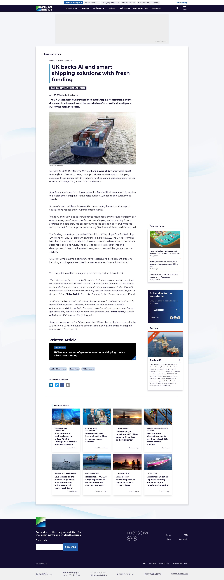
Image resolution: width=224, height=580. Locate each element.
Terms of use (177, 563)
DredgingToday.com (110, 3)
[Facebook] (171, 317)
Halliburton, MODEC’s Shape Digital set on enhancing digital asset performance (96, 481)
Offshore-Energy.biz (73, 3)
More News (156, 8)
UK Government (88, 369)
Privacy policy (164, 563)
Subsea (112, 8)
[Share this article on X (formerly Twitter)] (57, 385)
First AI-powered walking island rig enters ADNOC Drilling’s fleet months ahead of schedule (66, 439)
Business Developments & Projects (68, 88)
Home (51, 60)
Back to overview (52, 54)
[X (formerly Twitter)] (135, 533)
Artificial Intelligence (58, 369)
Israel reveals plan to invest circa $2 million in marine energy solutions (96, 437)
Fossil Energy (124, 8)
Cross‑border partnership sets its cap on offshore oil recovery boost (125, 481)
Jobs (169, 539)
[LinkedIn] (178, 317)
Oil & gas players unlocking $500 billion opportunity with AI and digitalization (127, 435)
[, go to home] (44, 8)
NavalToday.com (128, 3)
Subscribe (159, 310)
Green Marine (71, 8)
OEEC (186, 535)
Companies (183, 539)
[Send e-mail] (129, 538)
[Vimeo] (145, 533)
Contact (185, 563)
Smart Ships (74, 369)
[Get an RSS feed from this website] (135, 538)
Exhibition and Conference (148, 3)
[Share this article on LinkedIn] (51, 385)
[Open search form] (177, 8)
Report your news (149, 563)
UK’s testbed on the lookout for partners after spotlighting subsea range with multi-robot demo (64, 482)
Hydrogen (85, 8)
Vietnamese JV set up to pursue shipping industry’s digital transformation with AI (158, 481)
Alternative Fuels (140, 8)
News (168, 535)
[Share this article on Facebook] (62, 385)
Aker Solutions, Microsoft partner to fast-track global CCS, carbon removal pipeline (157, 439)
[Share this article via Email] (68, 385)
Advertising (182, 3)
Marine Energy (99, 8)
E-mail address (42, 540)
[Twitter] (175, 317)
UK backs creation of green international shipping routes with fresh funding (89, 354)
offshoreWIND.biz (92, 3)
